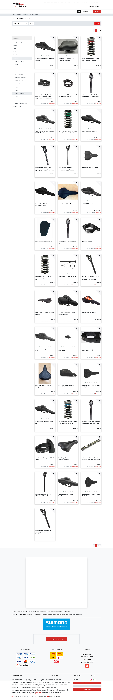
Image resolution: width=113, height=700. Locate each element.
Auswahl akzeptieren (87, 686)
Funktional (58, 696)
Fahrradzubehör (94, 6)
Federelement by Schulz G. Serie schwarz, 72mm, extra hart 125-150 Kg (44, 278)
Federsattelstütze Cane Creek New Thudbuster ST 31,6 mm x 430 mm (91, 422)
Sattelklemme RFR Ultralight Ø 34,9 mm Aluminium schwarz (67, 95)
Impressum (39, 692)
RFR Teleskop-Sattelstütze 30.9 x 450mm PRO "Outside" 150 (67, 277)
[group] (45, 46)
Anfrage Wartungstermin (51, 3)
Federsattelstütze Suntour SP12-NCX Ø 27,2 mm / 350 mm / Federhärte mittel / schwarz (43, 532)
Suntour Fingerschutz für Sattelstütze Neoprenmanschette (44, 240)
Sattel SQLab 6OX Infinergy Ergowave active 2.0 (42, 204)
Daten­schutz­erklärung (35, 693)
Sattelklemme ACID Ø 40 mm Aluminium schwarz (89, 240)
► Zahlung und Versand (16, 679)
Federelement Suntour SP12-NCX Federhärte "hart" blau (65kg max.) (91, 458)
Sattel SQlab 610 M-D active (89, 203)
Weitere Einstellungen (17, 698)
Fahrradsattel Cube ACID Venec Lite (67, 203)
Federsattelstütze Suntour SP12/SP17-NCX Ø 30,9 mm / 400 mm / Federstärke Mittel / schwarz (67, 169)
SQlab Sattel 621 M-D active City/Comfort (65, 349)
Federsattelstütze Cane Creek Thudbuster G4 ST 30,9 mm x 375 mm (90, 96)
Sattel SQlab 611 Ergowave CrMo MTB (44, 349)
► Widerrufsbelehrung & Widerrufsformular (50, 679)
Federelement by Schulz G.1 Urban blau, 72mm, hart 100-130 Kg (67, 422)
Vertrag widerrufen (56, 639)
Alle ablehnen (87, 689)
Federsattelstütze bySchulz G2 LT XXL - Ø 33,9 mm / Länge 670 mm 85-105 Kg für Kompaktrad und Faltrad (44, 169)
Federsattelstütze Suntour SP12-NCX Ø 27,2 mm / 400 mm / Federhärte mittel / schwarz (90, 278)
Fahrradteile (95, 3)
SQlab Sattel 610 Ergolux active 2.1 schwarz (44, 59)
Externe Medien (42, 696)
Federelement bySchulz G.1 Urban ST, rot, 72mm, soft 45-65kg (90, 59)
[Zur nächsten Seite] (100, 30)
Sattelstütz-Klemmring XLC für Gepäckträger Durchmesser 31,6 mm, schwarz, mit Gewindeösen (43, 96)
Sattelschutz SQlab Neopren (89, 312)
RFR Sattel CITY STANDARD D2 (90, 167)
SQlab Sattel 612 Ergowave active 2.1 (44, 422)
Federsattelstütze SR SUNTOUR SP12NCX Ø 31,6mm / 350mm (43, 495)
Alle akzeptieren (87, 683)
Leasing (63, 3)
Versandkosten (52, 67)
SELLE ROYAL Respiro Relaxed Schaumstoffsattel (66, 313)
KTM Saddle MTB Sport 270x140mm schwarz (44, 313)
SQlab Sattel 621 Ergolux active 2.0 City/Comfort (91, 495)
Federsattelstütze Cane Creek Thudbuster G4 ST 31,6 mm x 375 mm (67, 241)
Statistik (24, 696)
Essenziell (16, 696)
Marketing (32, 696)
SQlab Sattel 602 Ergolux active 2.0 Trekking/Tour (91, 386)
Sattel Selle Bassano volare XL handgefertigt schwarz (43, 386)
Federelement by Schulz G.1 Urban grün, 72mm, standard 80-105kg (67, 132)
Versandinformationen (76, 614)
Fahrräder (85, 3)
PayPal (51, 696)
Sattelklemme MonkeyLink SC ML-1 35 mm (44, 458)
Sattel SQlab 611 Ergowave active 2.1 (90, 132)
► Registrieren (74, 679)
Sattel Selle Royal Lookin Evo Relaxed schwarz (66, 386)
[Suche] (79, 11)
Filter (98, 23)
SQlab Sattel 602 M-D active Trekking (65, 495)
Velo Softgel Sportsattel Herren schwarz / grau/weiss (66, 458)
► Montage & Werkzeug (31, 679)
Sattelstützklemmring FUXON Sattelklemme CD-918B (89, 349)
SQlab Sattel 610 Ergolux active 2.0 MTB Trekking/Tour (44, 132)
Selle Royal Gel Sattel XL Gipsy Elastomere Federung (66, 59)
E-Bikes (76, 3)
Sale (69, 3)
